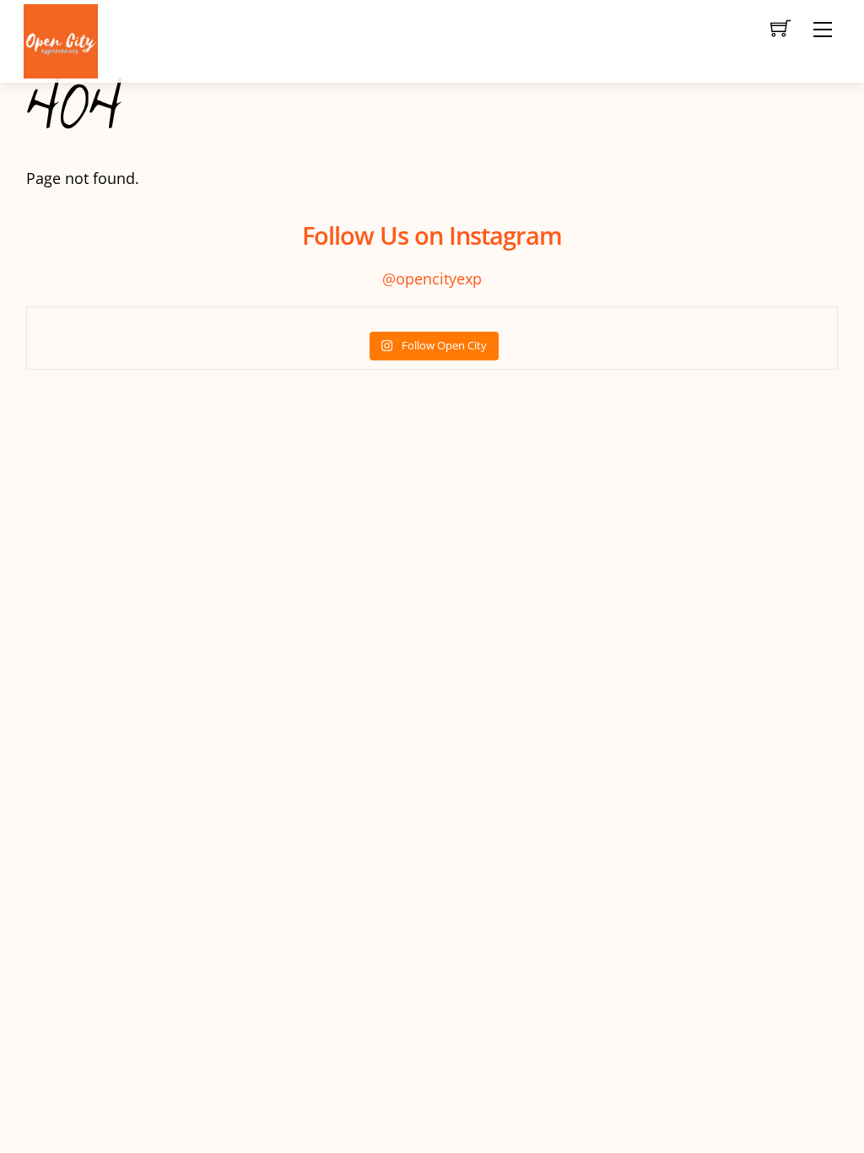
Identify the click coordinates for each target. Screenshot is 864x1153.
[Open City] (61, 39)
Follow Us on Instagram (432, 235)
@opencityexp (432, 278)
